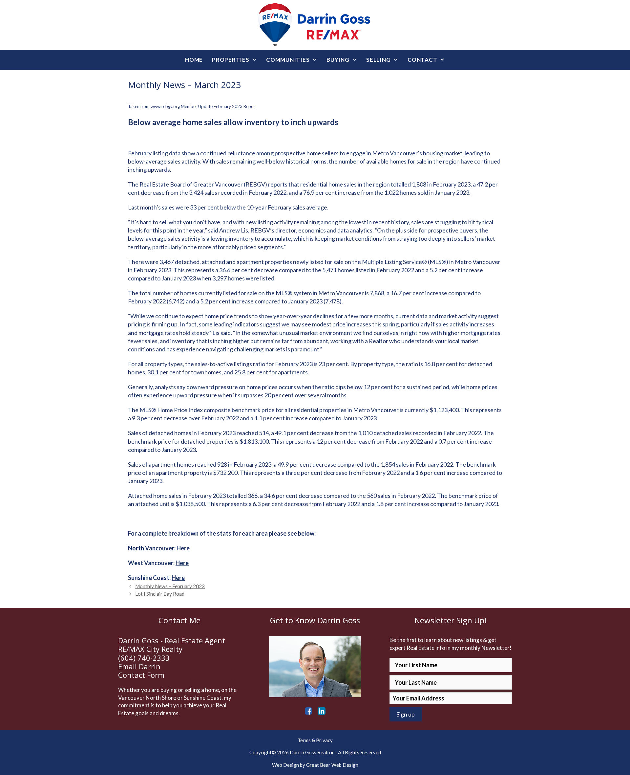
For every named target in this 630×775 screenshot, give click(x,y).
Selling (378, 59)
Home (194, 59)
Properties (230, 59)
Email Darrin (139, 666)
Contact (422, 59)
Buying (337, 59)
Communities (287, 59)
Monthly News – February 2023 (170, 586)
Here (183, 548)
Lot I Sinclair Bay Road (159, 594)
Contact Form (141, 675)
